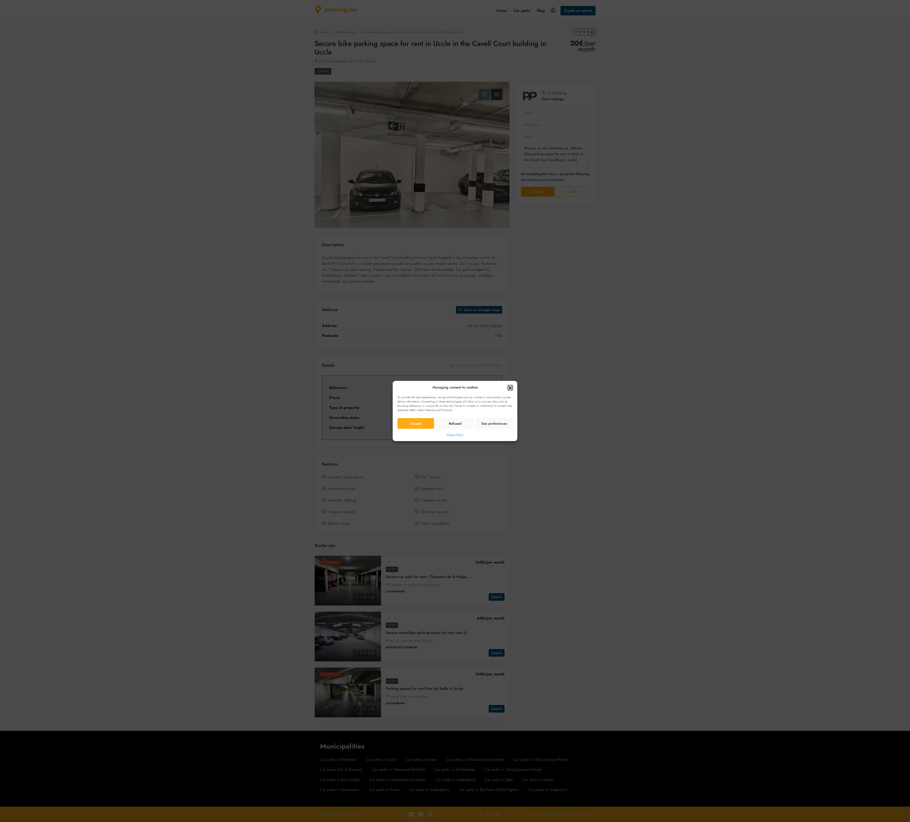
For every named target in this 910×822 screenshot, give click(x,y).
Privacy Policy (455, 434)
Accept (415, 423)
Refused (455, 423)
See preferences (494, 423)
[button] (510, 387)
